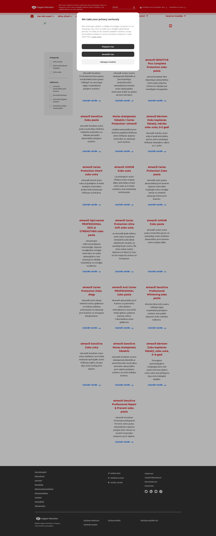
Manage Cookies (108, 61)
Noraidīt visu (108, 54)
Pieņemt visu (108, 46)
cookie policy (96, 37)
